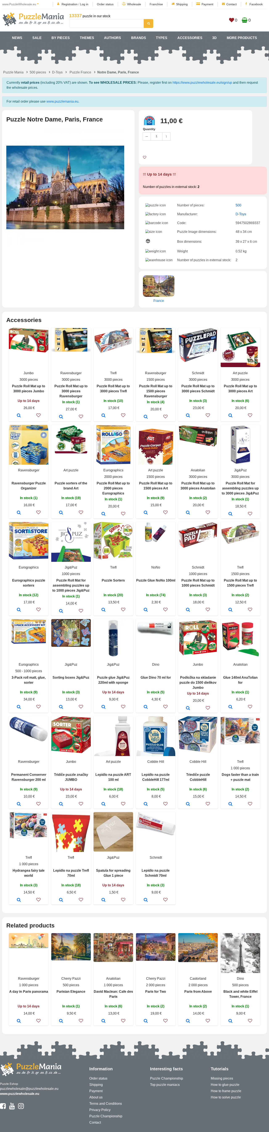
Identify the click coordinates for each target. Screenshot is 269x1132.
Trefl (113, 373)
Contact (231, 4)
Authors (112, 38)
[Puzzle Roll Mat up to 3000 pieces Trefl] (103, 416)
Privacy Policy (100, 1110)
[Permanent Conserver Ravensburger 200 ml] (19, 804)
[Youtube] (12, 1108)
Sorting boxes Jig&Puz (71, 677)
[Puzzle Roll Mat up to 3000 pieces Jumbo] (19, 416)
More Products (242, 38)
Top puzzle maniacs (165, 1084)
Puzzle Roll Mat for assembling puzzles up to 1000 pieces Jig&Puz (71, 585)
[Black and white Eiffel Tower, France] (230, 1021)
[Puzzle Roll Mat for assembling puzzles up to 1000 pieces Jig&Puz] (61, 611)
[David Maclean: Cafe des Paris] (103, 1021)
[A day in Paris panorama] (19, 1021)
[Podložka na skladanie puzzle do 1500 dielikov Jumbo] (188, 708)
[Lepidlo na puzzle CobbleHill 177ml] (146, 804)
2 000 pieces (155, 985)
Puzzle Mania (13, 72)
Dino (155, 664)
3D (214, 38)
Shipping (182, 4)
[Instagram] (21, 1108)
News (17, 38)
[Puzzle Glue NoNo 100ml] (146, 610)
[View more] (28, 351)
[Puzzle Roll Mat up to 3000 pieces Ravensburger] (61, 417)
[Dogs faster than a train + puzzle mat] (230, 804)
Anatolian (198, 470)
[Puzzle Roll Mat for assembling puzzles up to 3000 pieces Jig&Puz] (230, 514)
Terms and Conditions (105, 1103)
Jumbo (29, 373)
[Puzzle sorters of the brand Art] (61, 513)
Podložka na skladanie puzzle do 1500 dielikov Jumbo (197, 682)
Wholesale (134, 4)
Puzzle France (80, 72)
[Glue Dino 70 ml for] (146, 707)
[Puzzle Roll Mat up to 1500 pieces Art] (146, 513)
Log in (84, 4)
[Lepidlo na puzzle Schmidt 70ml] (146, 900)
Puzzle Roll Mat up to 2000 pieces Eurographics (113, 488)
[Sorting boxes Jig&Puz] (61, 707)
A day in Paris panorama (28, 991)
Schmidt (198, 373)
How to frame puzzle (226, 1091)
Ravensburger (71, 373)
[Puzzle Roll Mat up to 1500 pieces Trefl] (230, 610)
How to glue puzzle (225, 1084)
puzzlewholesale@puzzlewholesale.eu (29, 1088)
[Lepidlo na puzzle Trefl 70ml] (61, 900)
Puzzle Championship (105, 1116)
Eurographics (113, 470)
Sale (37, 38)
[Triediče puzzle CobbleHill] (188, 804)
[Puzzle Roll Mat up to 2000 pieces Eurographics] (103, 514)
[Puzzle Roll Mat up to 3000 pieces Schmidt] (188, 416)
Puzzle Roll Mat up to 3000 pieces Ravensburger (71, 391)
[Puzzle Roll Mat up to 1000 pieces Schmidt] (188, 610)
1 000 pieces (240, 768)
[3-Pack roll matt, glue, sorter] (19, 707)
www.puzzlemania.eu (62, 101)
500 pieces (38, 72)
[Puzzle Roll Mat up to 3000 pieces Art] (230, 416)
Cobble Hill (155, 761)
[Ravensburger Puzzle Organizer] (19, 513)
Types (161, 38)
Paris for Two (155, 991)
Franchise (156, 4)
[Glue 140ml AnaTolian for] (230, 707)
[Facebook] (3, 1108)
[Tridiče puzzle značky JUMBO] (61, 804)
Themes (87, 38)
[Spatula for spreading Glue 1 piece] (103, 900)
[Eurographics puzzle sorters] (19, 610)
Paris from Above (198, 991)
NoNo (155, 567)
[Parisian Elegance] (61, 1021)
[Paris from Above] (188, 1021)
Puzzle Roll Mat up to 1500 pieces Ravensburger (155, 391)
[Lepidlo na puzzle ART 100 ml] (103, 804)
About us (96, 1097)
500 (238, 205)
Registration (70, 4)
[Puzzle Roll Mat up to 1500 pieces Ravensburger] (146, 417)
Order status (105, 4)
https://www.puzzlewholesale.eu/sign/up (202, 82)
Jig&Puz (240, 470)
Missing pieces (222, 1078)
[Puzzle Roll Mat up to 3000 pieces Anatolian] (188, 513)
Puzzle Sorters (113, 580)
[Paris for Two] (146, 1021)
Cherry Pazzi (71, 978)
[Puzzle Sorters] (103, 610)
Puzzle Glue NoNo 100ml (155, 580)
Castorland (198, 978)
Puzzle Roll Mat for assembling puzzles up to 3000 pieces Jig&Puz (240, 488)
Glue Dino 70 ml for (156, 677)
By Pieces (60, 38)
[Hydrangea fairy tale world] (19, 900)
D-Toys (57, 72)
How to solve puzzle (226, 1097)
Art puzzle (240, 373)
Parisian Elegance (71, 991)
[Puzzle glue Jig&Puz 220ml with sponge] (103, 707)
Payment (207, 4)
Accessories (189, 38)
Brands (138, 38)
